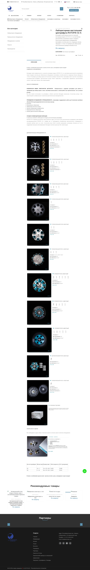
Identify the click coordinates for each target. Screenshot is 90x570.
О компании (60, 15)
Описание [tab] (34, 62)
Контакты (71, 15)
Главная (29, 15)
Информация (36, 539)
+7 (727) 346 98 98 (74, 7)
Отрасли (9, 45)
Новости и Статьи (37, 553)
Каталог (39, 15)
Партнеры (35, 550)
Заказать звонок (74, 10)
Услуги (49, 15)
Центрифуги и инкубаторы (53, 19)
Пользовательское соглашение (38, 568)
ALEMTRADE (26, 568)
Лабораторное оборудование (15, 19)
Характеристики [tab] (50, 62)
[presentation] (8, 524)
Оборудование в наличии (13, 41)
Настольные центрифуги (13, 20)
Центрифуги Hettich (75, 19)
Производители (11, 48)
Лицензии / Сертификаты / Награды (42, 560)
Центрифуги (65, 19)
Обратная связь (78, 1)
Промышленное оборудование (15, 37)
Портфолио (36, 548)
